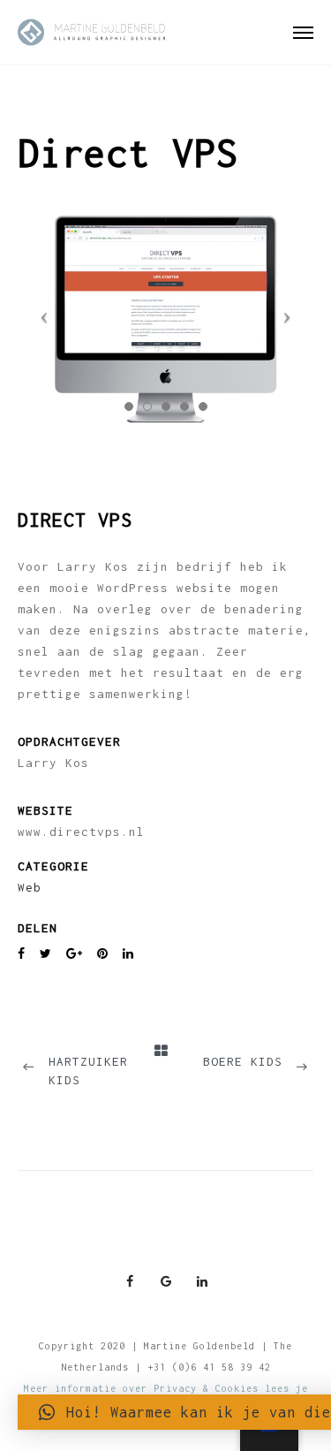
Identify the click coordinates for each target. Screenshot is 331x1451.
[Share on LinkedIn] (128, 954)
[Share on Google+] (74, 954)
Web (29, 887)
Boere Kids (242, 1061)
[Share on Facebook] (22, 954)
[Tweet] (46, 954)
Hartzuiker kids (88, 1070)
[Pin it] (103, 954)
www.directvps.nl (81, 831)
